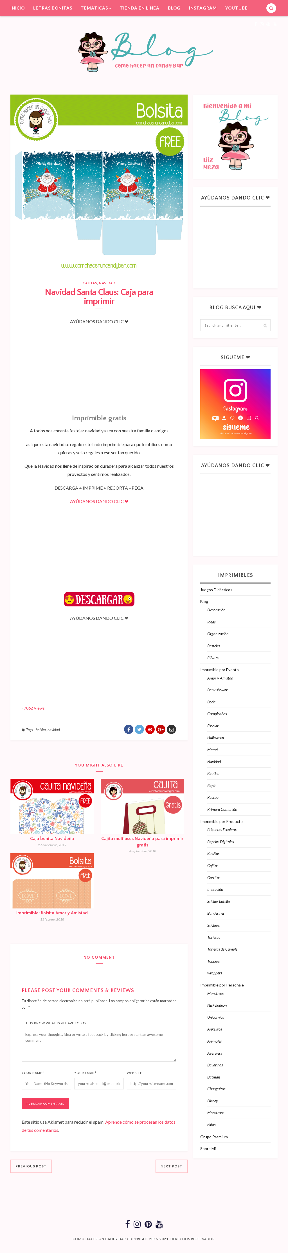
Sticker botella (218, 901)
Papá (211, 785)
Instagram (203, 7)
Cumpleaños (217, 713)
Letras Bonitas (52, 7)
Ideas (211, 621)
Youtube (236, 7)
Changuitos (216, 1088)
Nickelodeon (217, 1005)
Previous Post (31, 1166)
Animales (214, 1041)
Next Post (172, 1166)
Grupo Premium (214, 1136)
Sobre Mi (208, 1148)
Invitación (215, 889)
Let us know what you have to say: (54, 1023)
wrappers (214, 972)
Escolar (213, 725)
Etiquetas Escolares (222, 829)
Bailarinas (215, 1064)
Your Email (85, 1073)
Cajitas (90, 283)
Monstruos (215, 993)
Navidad (107, 283)
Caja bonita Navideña (52, 838)
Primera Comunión (222, 809)
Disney (212, 1100)
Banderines (215, 913)
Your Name (33, 1073)
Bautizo (213, 773)
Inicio (17, 7)
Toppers (213, 961)
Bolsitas (213, 853)
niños (211, 1124)
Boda (211, 701)
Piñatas (213, 657)
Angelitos (214, 1029)
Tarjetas (213, 937)
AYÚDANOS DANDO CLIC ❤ (99, 501)
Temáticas (94, 7)
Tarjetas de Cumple (222, 949)
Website (134, 1073)
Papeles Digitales (220, 841)
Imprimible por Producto (221, 821)
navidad (54, 730)
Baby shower (217, 689)
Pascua (213, 797)
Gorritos (213, 877)
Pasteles (213, 645)
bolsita (41, 730)
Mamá (212, 749)
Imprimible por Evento (219, 669)
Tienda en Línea (139, 7)
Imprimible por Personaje (222, 985)
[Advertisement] (99, 363)
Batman (213, 1077)
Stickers (213, 925)
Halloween (215, 737)
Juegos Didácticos (216, 589)
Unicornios (215, 1017)
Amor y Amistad (220, 678)
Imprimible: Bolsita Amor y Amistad (52, 912)
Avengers (214, 1053)
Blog (174, 7)
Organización (217, 633)
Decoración (216, 609)
